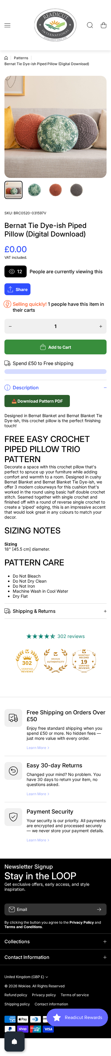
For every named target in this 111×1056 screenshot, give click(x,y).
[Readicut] (55, 25)
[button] (104, 25)
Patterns (21, 58)
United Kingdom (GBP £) (24, 977)
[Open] (14, 1041)
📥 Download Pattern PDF (37, 401)
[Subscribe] (99, 909)
